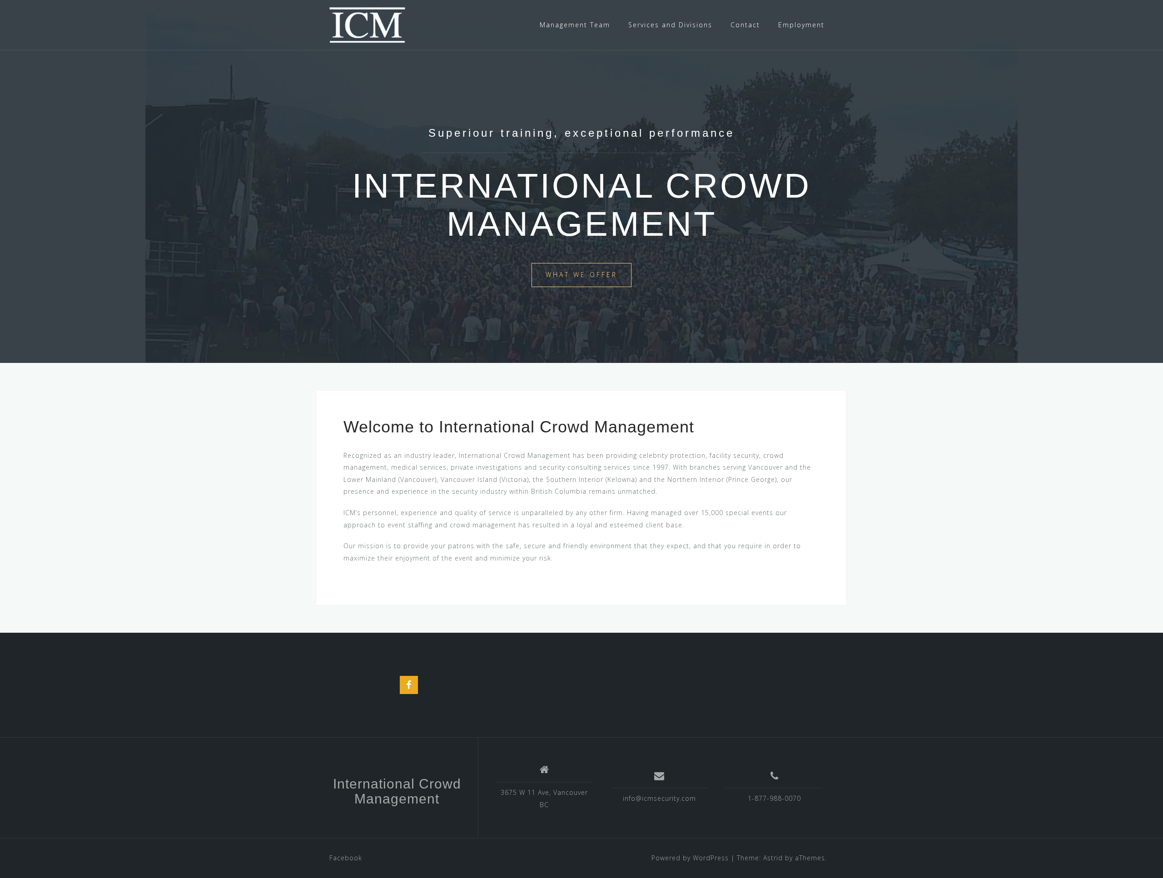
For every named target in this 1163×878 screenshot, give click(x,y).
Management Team (575, 24)
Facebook (345, 857)
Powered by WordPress (690, 857)
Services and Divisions (670, 24)
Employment (801, 24)
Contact (745, 24)
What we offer (581, 274)
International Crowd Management (397, 791)
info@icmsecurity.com (659, 798)
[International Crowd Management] (367, 24)
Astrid (773, 857)
